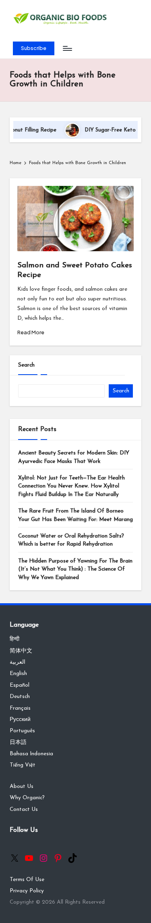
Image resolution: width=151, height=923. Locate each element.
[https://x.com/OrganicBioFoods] (14, 858)
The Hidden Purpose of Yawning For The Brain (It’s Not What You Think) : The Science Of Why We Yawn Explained (75, 569)
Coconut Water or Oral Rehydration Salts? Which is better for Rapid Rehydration (71, 540)
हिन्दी (14, 639)
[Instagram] (43, 858)
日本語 (18, 742)
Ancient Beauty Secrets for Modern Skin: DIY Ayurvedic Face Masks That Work (73, 457)
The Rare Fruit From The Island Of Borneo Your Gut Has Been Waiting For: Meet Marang (75, 515)
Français (20, 708)
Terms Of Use (27, 879)
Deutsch (20, 696)
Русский (20, 719)
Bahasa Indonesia (31, 753)
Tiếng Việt (22, 765)
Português (22, 730)
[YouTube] (29, 858)
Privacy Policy (27, 891)
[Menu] (67, 48)
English (18, 673)
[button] (33, 48)
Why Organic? (27, 797)
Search (26, 365)
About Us (21, 786)
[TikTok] (72, 858)
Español (19, 685)
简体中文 (21, 651)
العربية (17, 662)
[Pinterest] (58, 858)
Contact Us (24, 809)
